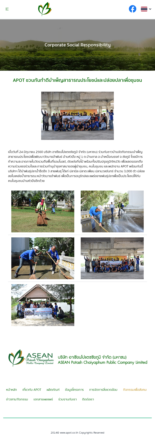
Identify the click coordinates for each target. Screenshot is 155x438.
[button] (7, 9)
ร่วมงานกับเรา (67, 399)
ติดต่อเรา (88, 399)
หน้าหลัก (11, 389)
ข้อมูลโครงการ (74, 389)
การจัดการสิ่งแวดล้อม (103, 389)
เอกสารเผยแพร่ (43, 399)
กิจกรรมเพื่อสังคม (135, 389)
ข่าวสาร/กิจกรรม (17, 399)
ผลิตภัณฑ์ (53, 389)
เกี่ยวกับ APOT (31, 389)
